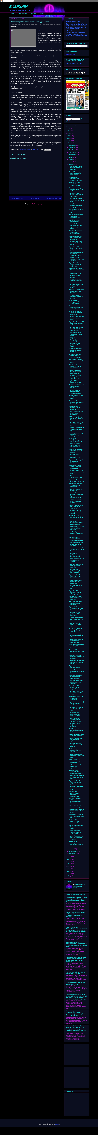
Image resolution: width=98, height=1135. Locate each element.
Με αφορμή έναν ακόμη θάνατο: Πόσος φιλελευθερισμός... (75, 355)
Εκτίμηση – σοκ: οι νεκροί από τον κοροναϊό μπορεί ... (76, 318)
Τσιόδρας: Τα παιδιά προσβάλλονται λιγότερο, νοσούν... (75, 184)
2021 (69, 140)
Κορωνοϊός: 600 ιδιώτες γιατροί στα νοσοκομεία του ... (76, 756)
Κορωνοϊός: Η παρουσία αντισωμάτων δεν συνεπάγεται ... (76, 667)
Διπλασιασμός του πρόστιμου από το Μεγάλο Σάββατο (74, 714)
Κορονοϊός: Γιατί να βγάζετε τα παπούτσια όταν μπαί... (76, 725)
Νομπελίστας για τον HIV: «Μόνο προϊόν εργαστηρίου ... (76, 698)
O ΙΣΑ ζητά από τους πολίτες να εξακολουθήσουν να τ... (76, 339)
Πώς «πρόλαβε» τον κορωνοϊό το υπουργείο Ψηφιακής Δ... (76, 402)
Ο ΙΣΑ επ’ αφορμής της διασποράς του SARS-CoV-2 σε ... (76, 418)
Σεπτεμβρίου (73, 152)
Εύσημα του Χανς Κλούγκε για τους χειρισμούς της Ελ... (75, 719)
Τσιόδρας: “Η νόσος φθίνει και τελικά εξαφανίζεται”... (75, 821)
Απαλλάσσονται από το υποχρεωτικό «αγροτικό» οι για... (75, 766)
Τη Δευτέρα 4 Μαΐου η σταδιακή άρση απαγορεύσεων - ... (75, 687)
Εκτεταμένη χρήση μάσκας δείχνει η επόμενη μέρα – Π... (75, 445)
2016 (69, 864)
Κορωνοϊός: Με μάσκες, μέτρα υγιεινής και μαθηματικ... (76, 506)
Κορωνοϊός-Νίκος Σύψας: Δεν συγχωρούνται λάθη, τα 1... (76, 682)
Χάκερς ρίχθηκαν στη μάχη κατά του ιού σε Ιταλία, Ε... (75, 598)
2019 (69, 856)
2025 (69, 131)
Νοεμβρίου (72, 147)
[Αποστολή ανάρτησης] (42, 149)
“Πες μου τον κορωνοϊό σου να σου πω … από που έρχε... (76, 361)
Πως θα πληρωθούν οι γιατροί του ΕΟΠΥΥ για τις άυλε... (76, 297)
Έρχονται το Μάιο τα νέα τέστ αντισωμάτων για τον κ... (76, 619)
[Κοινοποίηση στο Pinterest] (50, 150)
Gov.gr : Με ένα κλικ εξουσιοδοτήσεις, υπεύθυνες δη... (74, 761)
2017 (69, 861)
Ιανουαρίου (72, 853)
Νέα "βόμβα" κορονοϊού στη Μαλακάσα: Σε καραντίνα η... (76, 485)
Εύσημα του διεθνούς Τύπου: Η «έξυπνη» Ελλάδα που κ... (75, 832)
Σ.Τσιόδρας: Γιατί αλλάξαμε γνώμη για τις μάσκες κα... (76, 195)
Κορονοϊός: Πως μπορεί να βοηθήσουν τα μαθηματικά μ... (76, 329)
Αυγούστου (72, 154)
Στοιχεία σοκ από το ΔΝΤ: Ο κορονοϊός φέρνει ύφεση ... (76, 827)
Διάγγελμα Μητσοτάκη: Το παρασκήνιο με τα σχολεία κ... (76, 227)
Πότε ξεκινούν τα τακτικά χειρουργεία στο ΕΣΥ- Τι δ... (76, 549)
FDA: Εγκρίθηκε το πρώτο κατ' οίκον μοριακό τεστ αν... (76, 533)
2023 (69, 135)
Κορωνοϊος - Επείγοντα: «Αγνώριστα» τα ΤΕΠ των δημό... (76, 745)
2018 (69, 859)
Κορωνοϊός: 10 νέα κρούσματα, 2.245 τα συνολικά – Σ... (75, 614)
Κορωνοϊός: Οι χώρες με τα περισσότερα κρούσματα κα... (76, 641)
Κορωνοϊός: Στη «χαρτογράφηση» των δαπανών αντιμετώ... (76, 608)
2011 (68, 876)
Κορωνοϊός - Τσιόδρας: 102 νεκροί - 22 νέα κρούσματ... (75, 782)
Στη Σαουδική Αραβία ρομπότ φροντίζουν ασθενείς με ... (75, 467)
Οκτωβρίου (72, 150)
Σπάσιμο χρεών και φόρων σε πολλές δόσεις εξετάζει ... (76, 646)
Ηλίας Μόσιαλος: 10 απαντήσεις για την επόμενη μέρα (75, 366)
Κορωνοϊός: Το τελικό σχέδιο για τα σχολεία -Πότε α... (75, 334)
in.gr (39, 30)
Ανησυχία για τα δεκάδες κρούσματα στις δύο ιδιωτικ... (76, 450)
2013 (69, 871)
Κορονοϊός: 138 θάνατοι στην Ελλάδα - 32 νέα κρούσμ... (76, 248)
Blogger (57, 1124)
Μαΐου (71, 162)
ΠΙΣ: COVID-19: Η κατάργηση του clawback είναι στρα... (75, 179)
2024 (69, 133)
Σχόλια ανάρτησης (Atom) (39, 204)
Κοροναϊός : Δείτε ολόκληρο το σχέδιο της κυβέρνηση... (76, 259)
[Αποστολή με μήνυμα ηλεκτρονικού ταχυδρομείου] (45, 150)
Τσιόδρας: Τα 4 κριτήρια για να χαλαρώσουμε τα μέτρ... (76, 816)
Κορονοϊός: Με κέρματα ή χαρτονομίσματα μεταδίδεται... (76, 703)
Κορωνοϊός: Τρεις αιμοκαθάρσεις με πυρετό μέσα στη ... (75, 456)
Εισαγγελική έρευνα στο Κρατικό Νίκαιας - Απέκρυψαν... (76, 413)
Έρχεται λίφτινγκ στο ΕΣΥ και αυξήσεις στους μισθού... (76, 397)
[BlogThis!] (46, 150)
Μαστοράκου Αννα (79, 884)
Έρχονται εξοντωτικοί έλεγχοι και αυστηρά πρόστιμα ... (75, 313)
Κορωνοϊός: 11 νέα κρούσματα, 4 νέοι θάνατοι (74, 345)
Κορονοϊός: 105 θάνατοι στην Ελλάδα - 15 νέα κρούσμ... (76, 709)
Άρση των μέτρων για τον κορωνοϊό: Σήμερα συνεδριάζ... (76, 528)
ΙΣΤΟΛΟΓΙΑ (34, 13)
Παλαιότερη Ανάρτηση (53, 198)
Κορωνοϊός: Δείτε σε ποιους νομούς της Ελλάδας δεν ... (75, 371)
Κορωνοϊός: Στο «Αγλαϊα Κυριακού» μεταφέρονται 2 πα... (76, 496)
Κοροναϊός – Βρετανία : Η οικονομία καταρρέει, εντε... (76, 429)
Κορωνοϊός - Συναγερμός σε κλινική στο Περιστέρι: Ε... (76, 461)
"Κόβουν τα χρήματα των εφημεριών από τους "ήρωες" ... (76, 750)
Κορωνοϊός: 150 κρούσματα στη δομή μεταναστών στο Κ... (75, 571)
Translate (73, 120)
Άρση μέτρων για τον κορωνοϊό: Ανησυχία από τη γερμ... (75, 205)
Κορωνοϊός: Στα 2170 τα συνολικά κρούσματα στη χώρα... (76, 837)
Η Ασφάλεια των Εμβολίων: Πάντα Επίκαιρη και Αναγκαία (76, 539)
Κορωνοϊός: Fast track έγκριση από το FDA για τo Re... (76, 200)
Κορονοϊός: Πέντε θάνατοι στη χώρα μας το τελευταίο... (76, 565)
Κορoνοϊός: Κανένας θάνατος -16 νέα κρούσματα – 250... (75, 377)
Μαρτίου (71, 849)
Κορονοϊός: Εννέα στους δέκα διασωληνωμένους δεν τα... (76, 472)
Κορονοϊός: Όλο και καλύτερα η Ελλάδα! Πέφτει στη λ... (75, 624)
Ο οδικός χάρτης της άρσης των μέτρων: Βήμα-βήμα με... (75, 408)
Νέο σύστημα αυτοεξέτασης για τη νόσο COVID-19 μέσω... (76, 440)
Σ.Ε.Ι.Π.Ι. (42, 13)
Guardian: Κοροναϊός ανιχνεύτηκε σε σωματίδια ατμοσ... (75, 391)
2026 (69, 128)
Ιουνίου (71, 159)
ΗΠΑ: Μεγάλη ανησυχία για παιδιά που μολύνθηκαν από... (75, 232)
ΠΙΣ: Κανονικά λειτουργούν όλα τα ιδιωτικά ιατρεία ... (75, 302)
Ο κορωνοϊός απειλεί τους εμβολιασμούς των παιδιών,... (76, 291)
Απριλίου (71, 164)
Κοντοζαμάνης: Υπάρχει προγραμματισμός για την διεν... (76, 189)
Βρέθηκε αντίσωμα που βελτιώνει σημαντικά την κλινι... (76, 270)
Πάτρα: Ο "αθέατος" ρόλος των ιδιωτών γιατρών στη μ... (75, 173)
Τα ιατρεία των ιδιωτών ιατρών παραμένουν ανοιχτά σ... (75, 350)
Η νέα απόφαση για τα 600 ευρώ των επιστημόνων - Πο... (76, 211)
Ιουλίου (71, 157)
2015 (69, 866)
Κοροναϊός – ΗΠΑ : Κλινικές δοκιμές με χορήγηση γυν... (75, 264)
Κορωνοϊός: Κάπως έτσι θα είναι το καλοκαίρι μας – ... (76, 587)
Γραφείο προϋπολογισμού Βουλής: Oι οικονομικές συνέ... (76, 777)
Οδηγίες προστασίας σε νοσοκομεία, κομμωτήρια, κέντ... (76, 216)
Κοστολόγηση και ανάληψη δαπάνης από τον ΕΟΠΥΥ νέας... (76, 307)
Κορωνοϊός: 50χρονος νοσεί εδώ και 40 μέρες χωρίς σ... (76, 739)
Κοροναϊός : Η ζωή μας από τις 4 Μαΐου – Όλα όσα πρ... (76, 243)
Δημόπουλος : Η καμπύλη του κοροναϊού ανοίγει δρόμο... (76, 662)
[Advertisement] (77, 1054)
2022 (69, 138)
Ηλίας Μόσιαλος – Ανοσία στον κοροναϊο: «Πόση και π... (76, 811)
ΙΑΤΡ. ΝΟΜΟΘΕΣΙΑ (23, 13)
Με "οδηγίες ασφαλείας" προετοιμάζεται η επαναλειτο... (76, 630)
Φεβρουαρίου (73, 851)
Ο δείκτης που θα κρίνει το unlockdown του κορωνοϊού (76, 386)
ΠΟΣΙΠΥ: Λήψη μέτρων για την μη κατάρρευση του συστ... (76, 730)
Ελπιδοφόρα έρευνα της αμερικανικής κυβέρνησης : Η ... (76, 434)
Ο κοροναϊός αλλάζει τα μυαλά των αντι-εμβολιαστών (75, 582)
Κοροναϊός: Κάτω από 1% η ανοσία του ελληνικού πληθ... (76, 323)
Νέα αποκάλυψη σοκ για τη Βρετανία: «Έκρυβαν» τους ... (76, 254)
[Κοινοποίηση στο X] (48, 150)
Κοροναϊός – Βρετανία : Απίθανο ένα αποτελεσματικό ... (75, 490)
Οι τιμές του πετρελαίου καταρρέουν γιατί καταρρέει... (75, 603)
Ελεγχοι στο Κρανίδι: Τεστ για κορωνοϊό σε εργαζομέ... (76, 560)
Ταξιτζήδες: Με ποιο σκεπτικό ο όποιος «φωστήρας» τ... (75, 221)
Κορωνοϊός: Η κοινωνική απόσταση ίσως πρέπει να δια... (76, 788)
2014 (69, 868)
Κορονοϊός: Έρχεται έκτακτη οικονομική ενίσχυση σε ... (75, 501)
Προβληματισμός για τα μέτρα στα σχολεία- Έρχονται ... (75, 237)
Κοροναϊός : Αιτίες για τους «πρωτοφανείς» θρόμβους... (75, 512)
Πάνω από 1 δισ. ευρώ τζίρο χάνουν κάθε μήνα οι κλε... (76, 651)
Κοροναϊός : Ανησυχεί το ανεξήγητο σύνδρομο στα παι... (76, 286)
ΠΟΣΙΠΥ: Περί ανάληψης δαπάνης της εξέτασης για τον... (76, 517)
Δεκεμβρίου (72, 145)
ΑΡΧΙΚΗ (13, 13)
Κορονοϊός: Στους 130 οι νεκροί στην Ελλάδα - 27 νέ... (76, 424)
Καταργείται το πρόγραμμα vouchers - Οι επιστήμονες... (76, 523)
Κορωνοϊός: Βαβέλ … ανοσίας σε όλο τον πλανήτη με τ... (75, 576)
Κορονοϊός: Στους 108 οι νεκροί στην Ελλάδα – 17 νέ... (76, 693)
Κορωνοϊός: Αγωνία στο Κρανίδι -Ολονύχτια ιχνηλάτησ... (76, 544)
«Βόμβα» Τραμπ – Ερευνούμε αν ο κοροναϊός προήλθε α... (76, 772)
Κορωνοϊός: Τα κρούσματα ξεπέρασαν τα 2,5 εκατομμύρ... (76, 555)
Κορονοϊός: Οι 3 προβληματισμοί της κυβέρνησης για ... (75, 592)
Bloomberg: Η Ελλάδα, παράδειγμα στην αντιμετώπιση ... (75, 677)
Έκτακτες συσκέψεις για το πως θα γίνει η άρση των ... (76, 635)
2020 (69, 143)
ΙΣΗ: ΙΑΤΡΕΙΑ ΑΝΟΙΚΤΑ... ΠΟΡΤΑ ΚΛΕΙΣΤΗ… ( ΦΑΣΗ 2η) (76, 168)
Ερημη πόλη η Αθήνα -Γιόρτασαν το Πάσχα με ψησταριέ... (76, 657)
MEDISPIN (18, 6)
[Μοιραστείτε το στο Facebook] (49, 150)
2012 (69, 873)
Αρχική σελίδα (34, 198)
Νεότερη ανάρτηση (16, 198)
